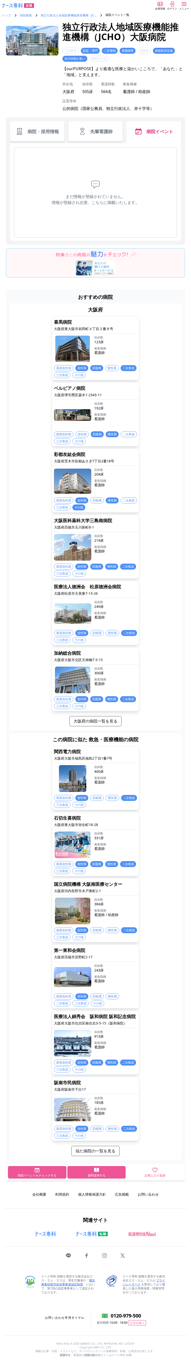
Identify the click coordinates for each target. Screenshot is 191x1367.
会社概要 (39, 1194)
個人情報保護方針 (92, 1194)
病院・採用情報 (43, 131)
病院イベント (159, 131)
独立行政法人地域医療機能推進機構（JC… (68, 15)
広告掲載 (122, 1194)
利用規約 (62, 1194)
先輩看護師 (101, 131)
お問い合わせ (148, 1194)
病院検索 (26, 15)
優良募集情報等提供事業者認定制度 (68, 1282)
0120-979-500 (126, 1315)
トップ (6, 15)
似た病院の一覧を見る (95, 1151)
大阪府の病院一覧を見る (95, 721)
